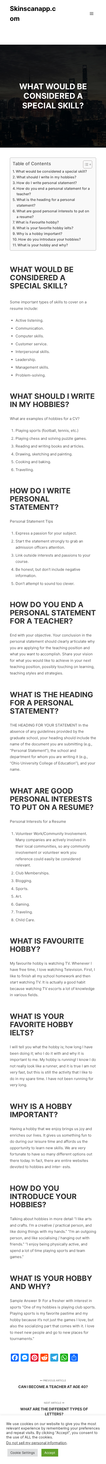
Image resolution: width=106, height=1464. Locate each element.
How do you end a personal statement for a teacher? (53, 191)
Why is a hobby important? (39, 233)
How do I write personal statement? (47, 183)
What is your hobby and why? (43, 245)
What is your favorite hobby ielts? (45, 228)
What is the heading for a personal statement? (46, 202)
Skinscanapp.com (33, 13)
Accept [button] (49, 1453)
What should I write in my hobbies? (46, 177)
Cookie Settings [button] (22, 1453)
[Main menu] (91, 13)
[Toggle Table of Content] (85, 164)
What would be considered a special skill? (51, 171)
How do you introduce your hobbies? (49, 239)
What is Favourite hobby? (37, 222)
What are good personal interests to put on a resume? (53, 214)
